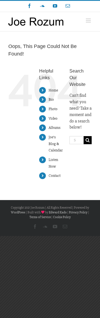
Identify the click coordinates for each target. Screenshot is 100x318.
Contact (55, 175)
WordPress (18, 212)
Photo (53, 109)
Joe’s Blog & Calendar (56, 144)
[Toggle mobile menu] (89, 20)
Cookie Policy (62, 217)
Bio (51, 99)
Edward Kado (58, 212)
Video (53, 118)
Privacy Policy (78, 212)
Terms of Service (40, 217)
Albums (55, 127)
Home (53, 90)
